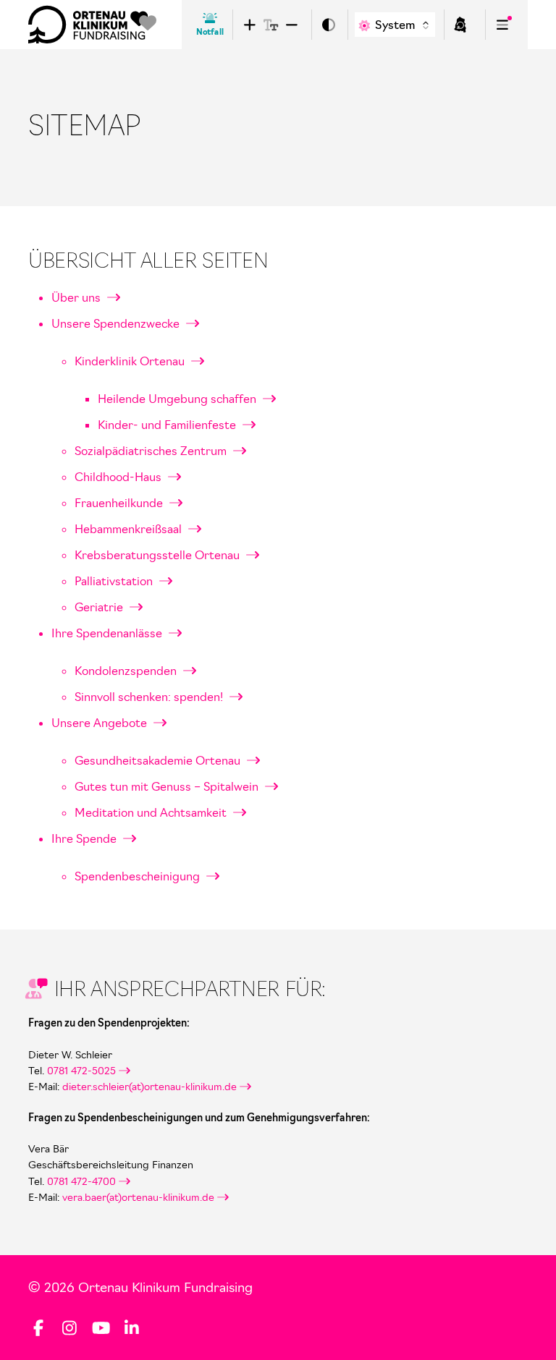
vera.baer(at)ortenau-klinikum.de (138, 1197)
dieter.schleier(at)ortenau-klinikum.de (149, 1086)
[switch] (328, 25)
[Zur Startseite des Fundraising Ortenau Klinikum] (92, 24)
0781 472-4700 (81, 1181)
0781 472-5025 (80, 1070)
